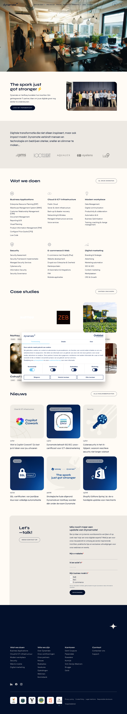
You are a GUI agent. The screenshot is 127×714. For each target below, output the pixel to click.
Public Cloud (53, 204)
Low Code (14, 235)
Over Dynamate (44, 651)
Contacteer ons (98, 651)
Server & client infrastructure (59, 208)
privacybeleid (38, 360)
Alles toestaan (90, 377)
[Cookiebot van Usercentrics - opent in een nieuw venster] (95, 335)
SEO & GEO (89, 266)
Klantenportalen (54, 266)
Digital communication (94, 208)
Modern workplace (18, 657)
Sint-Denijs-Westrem (73, 664)
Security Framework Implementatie (24, 259)
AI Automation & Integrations (59, 270)
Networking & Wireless (57, 215)
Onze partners (43, 657)
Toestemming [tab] (35, 341)
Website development (56, 259)
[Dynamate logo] (10, 4)
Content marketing (92, 270)
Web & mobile (16, 664)
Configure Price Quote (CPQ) (21, 232)
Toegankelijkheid (70, 704)
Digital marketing (17, 667)
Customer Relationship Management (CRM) (24, 213)
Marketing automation (94, 263)
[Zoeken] (121, 4)
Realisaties (42, 664)
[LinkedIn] (11, 684)
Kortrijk (68, 661)
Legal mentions (91, 699)
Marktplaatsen (90, 274)
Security (13, 661)
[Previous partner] (59, 705)
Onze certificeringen (46, 654)
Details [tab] (63, 341)
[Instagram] (21, 684)
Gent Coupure (71, 651)
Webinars (41, 674)
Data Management (92, 204)
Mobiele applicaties (55, 277)
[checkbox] (93, 579)
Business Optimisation (94, 219)
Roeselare (69, 657)
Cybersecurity (15, 266)
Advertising (89, 259)
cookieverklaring (55, 360)
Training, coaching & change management (96, 224)
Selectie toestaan (63, 377)
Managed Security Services (20, 263)
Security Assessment (18, 255)
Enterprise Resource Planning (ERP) (24, 204)
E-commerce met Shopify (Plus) (60, 255)
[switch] (53, 369)
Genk (67, 671)
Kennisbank (42, 677)
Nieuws (41, 661)
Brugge (68, 667)
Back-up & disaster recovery (59, 212)
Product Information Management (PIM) (26, 228)
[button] (39, 4)
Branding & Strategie (93, 255)
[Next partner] (61, 705)
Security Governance (18, 274)
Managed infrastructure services (60, 219)
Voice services (53, 223)
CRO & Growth (91, 277)
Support (95, 654)
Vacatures (42, 667)
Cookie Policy (79, 699)
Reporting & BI (16, 221)
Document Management (20, 217)
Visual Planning (16, 224)
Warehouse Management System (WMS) (26, 208)
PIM (49, 274)
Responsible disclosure (104, 699)
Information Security (18, 270)
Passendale (69, 654)
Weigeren (37, 377)
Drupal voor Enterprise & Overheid (61, 263)
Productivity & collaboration (96, 212)
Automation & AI (91, 215)
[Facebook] (16, 684)
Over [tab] (91, 341)
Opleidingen (43, 671)
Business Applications (19, 651)
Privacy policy (69, 699)
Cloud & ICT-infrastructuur (21, 654)
